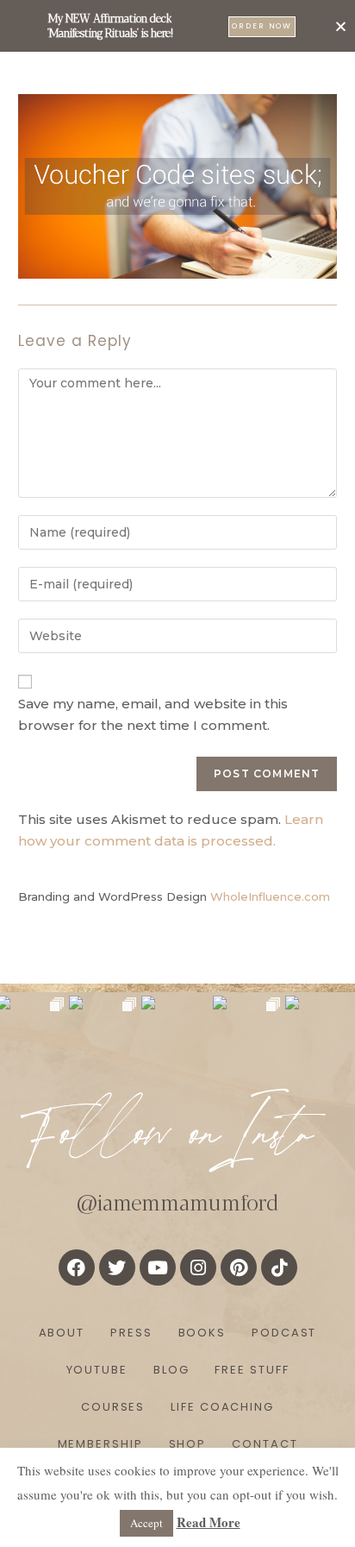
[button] (340, 26)
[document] (177, 773)
